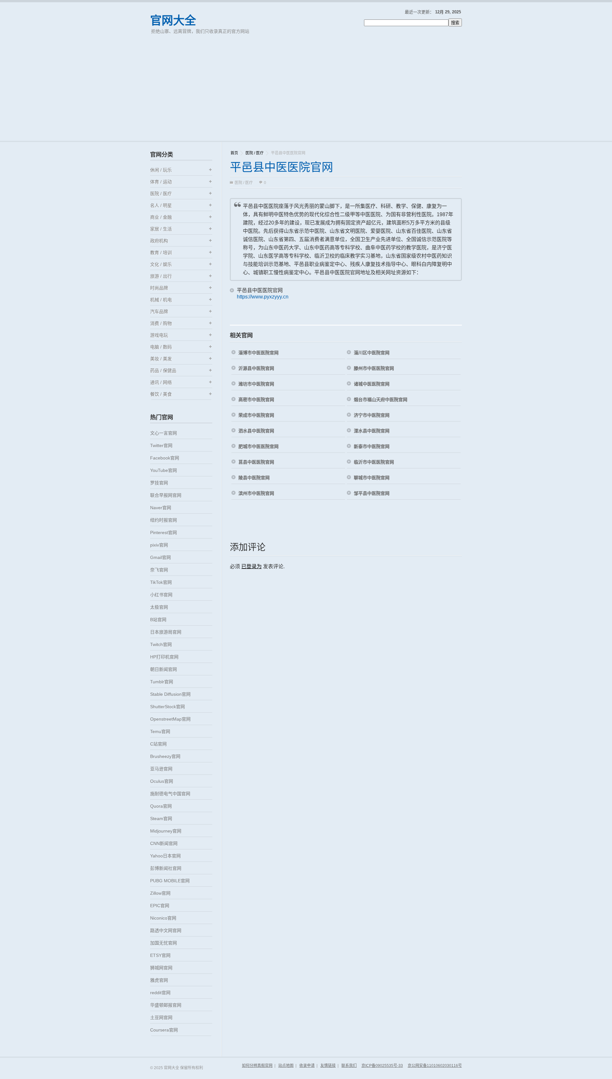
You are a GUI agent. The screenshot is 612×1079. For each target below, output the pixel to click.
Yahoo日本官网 (165, 855)
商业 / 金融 (161, 217)
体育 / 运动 (161, 181)
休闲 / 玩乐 (161, 169)
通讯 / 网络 (161, 382)
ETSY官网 (160, 955)
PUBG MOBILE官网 (170, 880)
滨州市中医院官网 (256, 493)
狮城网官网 (161, 967)
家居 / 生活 (161, 228)
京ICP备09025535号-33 (382, 1065)
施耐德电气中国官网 (170, 793)
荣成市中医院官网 (256, 415)
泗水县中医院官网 (256, 430)
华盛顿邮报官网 (165, 1005)
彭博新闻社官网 (165, 868)
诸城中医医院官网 (372, 383)
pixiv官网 (159, 544)
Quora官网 (161, 806)
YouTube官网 (163, 470)
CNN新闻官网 (164, 843)
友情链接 (328, 1065)
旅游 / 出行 (161, 276)
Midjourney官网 (165, 830)
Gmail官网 (160, 557)
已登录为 (251, 566)
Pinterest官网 (163, 532)
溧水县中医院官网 (372, 430)
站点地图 (286, 1065)
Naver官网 (160, 507)
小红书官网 (161, 594)
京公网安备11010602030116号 (435, 1065)
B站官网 (158, 619)
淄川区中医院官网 (372, 352)
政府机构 (159, 240)
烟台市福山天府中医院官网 (380, 399)
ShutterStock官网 (167, 706)
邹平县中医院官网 (372, 493)
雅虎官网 (159, 980)
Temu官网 (160, 731)
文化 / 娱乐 (161, 264)
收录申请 (307, 1065)
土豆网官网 (161, 1017)
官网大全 (173, 20)
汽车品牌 (159, 311)
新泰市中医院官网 (372, 446)
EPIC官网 (159, 905)
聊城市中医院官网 (372, 477)
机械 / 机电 (161, 299)
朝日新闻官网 (163, 669)
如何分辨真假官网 (257, 1065)
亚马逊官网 (161, 768)
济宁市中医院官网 (372, 415)
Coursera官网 (164, 1029)
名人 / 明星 (161, 205)
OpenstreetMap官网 (170, 719)
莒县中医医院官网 (256, 462)
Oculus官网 (161, 781)
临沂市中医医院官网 (374, 462)
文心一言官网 (163, 433)
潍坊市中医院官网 (256, 383)
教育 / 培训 (161, 252)
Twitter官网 (161, 445)
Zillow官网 (160, 893)
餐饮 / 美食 (161, 394)
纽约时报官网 (163, 520)
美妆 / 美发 (161, 358)
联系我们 (349, 1065)
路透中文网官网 (165, 930)
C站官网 (158, 743)
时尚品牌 (159, 287)
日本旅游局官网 (165, 632)
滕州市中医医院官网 (374, 368)
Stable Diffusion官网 (170, 694)
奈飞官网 (159, 569)
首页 (234, 153)
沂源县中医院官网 (256, 368)
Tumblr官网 (161, 681)
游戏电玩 (159, 335)
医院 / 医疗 (254, 153)
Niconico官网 (163, 918)
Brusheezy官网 (165, 756)
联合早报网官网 (165, 495)
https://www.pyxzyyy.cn (262, 296)
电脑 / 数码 (161, 346)
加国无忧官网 (163, 942)
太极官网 (159, 607)
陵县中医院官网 (254, 477)
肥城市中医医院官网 (258, 446)
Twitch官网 (161, 644)
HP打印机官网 (164, 656)
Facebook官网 (164, 457)
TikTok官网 (161, 582)
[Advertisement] (306, 93)
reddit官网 (160, 992)
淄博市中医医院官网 (258, 352)
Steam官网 (161, 818)
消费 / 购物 (161, 323)
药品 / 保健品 (163, 370)
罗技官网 (159, 482)
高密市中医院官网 (256, 399)
